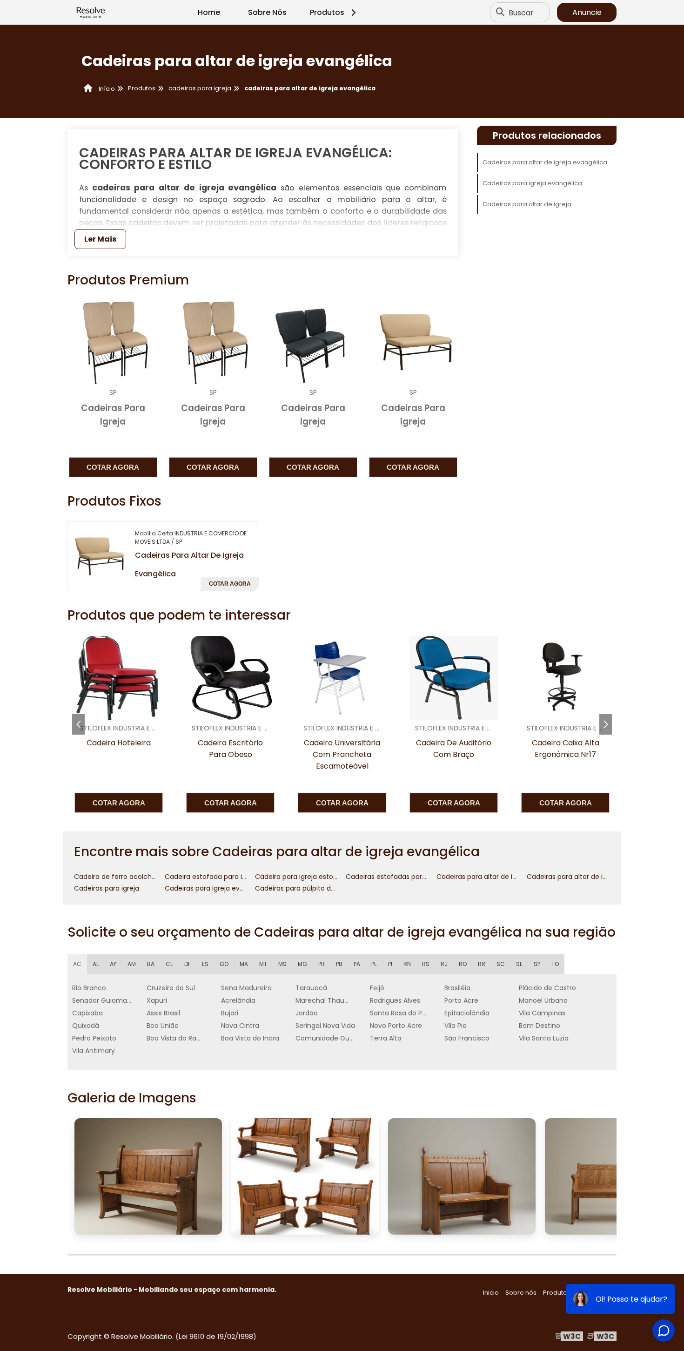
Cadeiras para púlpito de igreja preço (315, 888)
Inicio (491, 1292)
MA (244, 964)
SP (537, 964)
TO (555, 964)
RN (407, 964)
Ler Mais (100, 239)
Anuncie (587, 12)
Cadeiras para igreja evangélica (532, 183)
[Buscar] (500, 12)
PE (374, 964)
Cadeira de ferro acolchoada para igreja (139, 876)
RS (425, 964)
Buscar (521, 12)
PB (339, 964)
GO (224, 964)
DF (187, 964)
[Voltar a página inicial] (90, 12)
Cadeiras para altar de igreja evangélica (545, 162)
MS (282, 964)
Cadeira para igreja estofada (302, 876)
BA (150, 964)
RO (463, 964)
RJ (444, 964)
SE (519, 964)
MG (302, 964)
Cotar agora (113, 467)
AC (77, 964)
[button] (605, 724)
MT (263, 964)
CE (169, 964)
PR (321, 964)
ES (205, 964)
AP (113, 964)
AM (131, 964)
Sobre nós (520, 1292)
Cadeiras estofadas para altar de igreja (409, 876)
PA (357, 964)
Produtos (327, 12)
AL (96, 964)
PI (390, 964)
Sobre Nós (267, 12)
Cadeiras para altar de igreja (527, 204)
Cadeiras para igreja (106, 888)
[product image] (97, 556)
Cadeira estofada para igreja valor (220, 876)
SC (500, 964)
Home (209, 12)
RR (481, 964)
